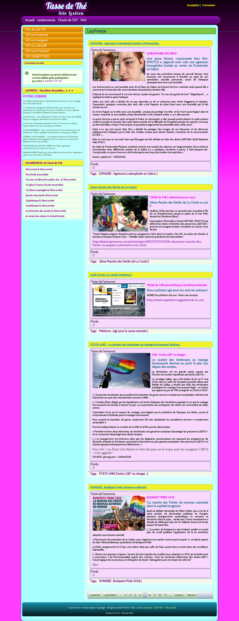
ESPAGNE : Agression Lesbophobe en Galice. (127, 173)
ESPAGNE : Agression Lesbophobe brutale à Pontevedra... (125, 43)
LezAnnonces (46, 20)
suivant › (179, 595)
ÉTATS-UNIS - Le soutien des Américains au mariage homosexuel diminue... (135, 344)
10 (160, 595)
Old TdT (159, 607)
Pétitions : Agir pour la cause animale (122, 331)
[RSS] (65, 608)
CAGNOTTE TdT (53, 81)
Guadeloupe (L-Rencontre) (40, 200)
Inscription (193, 5)
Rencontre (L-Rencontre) (39, 169)
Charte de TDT (68, 20)
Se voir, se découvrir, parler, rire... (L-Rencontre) (51, 179)
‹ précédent (110, 595)
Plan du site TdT (35, 29)
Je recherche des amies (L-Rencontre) (46, 210)
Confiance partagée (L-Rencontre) (44, 190)
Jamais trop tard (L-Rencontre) (42, 195)
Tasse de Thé (66, 6)
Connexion (208, 5)
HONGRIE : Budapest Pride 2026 (119, 581)
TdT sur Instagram (36, 40)
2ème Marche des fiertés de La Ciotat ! (113, 187)
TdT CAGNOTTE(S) (37, 56)
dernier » (192, 595)
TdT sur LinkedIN (36, 45)
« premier (95, 595)
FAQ (83, 20)
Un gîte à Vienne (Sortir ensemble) (44, 184)
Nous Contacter (145, 607)
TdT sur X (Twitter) (37, 51)
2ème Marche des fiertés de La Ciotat (123, 261)
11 (165, 595)
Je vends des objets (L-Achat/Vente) (45, 216)
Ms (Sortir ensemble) (37, 174)
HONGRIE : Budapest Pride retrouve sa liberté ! (118, 487)
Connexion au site (34, 63)
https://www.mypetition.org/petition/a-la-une (175, 300)
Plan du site (170, 607)
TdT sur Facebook (36, 35)
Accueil (29, 20)
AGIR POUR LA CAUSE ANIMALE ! (111, 275)
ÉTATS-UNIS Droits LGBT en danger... (123, 473)
